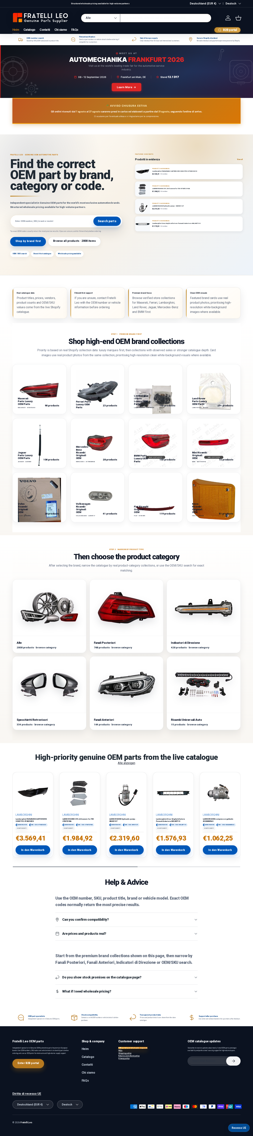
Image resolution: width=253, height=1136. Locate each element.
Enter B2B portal (28, 1063)
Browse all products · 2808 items (74, 240)
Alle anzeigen (126, 763)
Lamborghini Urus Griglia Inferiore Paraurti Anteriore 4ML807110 (170, 820)
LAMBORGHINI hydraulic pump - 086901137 (122, 820)
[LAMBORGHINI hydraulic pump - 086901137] (126, 792)
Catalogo (29, 29)
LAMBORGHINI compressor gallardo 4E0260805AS (218, 820)
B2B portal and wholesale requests (132, 1048)
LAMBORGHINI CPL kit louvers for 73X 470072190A (78, 820)
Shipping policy (124, 1053)
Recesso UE (239, 1127)
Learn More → (126, 87)
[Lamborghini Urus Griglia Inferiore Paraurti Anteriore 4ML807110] (173, 792)
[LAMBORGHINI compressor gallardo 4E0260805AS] (220, 792)
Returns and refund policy (128, 1056)
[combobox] (146, 18)
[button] (238, 18)
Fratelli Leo (26, 1122)
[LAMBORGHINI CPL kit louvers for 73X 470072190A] (79, 792)
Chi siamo (60, 29)
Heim (15, 29)
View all (240, 159)
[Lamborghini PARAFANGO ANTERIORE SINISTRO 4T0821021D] (33, 792)
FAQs (74, 29)
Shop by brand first (28, 241)
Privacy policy (123, 1058)
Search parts (107, 221)
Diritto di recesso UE (26, 1093)
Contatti (45, 29)
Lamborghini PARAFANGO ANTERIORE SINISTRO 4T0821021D (31, 820)
